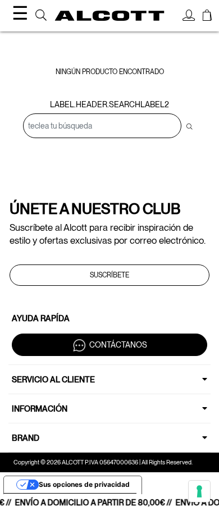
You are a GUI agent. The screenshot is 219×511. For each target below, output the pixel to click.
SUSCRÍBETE (109, 275)
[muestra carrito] (207, 17)
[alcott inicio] (110, 16)
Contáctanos (118, 344)
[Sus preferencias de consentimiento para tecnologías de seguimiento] (199, 491)
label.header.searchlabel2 (109, 104)
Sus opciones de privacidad (84, 484)
